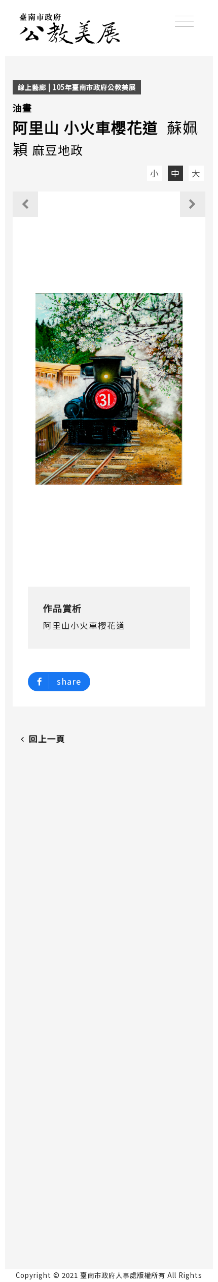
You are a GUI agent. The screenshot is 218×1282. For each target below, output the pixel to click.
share (69, 681)
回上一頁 (47, 738)
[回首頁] (70, 27)
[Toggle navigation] (184, 21)
